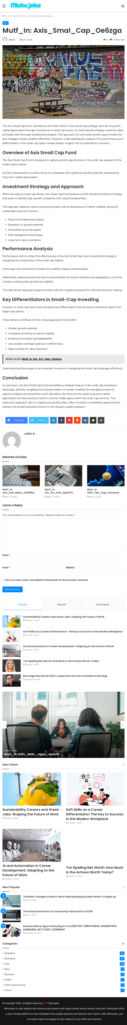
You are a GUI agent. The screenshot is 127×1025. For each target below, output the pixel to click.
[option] (63, 725)
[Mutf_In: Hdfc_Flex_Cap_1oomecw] (106, 475)
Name (6, 555)
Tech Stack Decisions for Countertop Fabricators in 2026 (58, 911)
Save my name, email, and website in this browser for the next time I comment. (46, 580)
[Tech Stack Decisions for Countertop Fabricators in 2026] (11, 916)
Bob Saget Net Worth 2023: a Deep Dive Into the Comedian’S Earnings (65, 676)
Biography (9, 953)
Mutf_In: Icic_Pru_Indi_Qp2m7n (59, 491)
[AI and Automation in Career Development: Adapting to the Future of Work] (11, 651)
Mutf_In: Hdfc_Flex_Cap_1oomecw (103, 491)
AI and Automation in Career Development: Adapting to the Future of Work (68, 646)
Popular (22, 604)
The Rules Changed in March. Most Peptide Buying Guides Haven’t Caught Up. (70, 896)
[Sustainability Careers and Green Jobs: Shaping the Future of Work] (11, 621)
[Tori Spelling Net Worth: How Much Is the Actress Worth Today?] (11, 665)
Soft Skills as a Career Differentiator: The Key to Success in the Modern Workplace (73, 631)
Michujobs (9, 958)
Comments (102, 604)
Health (7, 979)
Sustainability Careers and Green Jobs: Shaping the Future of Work (63, 616)
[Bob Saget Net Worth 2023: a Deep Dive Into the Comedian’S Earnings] (11, 680)
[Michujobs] (26, 5)
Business (9, 974)
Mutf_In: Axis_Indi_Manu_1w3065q (18, 491)
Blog (6, 969)
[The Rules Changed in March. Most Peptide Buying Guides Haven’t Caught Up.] (11, 901)
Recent (62, 604)
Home (7, 16)
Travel (7, 990)
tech (15, 16)
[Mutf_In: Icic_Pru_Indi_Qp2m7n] (63, 475)
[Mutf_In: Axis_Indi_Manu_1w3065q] (21, 475)
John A (11, 39)
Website (70, 567)
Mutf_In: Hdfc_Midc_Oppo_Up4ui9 (31, 754)
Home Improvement (15, 985)
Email (6, 567)
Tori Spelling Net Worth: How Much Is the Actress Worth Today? (61, 661)
